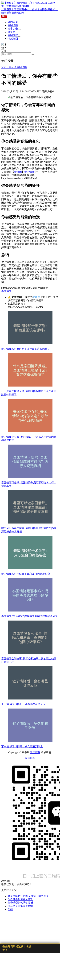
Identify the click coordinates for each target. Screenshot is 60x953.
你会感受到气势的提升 (20, 902)
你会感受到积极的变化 (20, 899)
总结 (10, 909)
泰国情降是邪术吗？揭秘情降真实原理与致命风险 (29, 616)
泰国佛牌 (13, 35)
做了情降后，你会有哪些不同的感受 (28, 896)
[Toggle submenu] (19, 29)
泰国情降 (13, 25)
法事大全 (13, 28)
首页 (3, 67)
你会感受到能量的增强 (20, 906)
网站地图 (30, 758)
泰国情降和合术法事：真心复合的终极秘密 (25, 573)
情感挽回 (13, 38)
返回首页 (13, 22)
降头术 (11, 32)
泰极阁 (18, 171)
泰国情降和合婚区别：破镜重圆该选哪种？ (25, 349)
